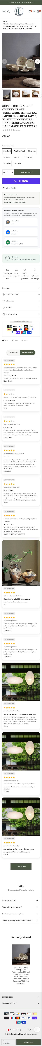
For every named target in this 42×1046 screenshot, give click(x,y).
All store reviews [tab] (27, 352)
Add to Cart (28, 1042)
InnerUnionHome (17, 1034)
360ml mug (32, 151)
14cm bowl (7, 151)
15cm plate (17, 163)
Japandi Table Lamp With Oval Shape (14, 453)
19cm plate (6, 163)
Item (4, 1041)
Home (5, 21)
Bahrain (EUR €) (15, 1030)
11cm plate (6, 157)
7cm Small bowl (19, 151)
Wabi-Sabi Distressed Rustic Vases (13, 596)
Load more (21, 866)
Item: (8, 146)
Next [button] (37, 61)
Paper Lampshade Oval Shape (12, 424)
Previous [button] (4, 61)
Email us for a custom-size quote (14, 202)
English (30, 1030)
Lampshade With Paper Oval (11, 487)
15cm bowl (28, 157)
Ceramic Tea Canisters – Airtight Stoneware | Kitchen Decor (20, 397)
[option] (21, 60)
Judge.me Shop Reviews (10, 620)
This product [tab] (13, 352)
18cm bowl (17, 157)
